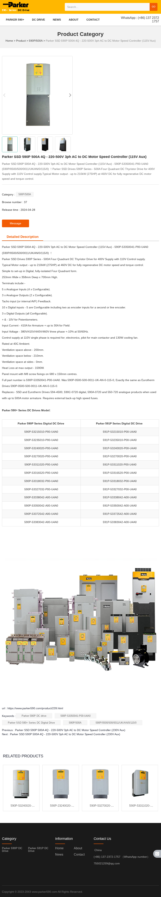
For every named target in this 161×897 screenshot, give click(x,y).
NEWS (57, 19)
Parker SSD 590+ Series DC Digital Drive (31, 722)
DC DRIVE (38, 19)
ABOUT (74, 19)
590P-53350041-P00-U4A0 (75, 715)
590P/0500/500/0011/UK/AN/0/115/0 (116, 722)
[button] (70, 95)
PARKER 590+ (15, 19)
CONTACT (93, 19)
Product (21, 40)
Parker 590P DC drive (34, 715)
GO (153, 6)
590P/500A (36, 40)
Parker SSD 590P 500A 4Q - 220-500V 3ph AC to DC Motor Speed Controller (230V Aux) (70, 730)
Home (9, 40)
